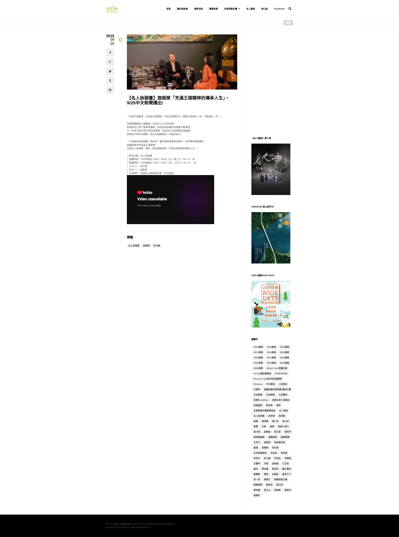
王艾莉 (285, 463)
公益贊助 (283, 394)
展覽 (256, 426)
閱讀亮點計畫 (280, 479)
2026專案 (258, 368)
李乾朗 (284, 453)
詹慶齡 (257, 474)
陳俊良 (269, 484)
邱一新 (257, 479)
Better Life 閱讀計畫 (277, 368)
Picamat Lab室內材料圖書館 (268, 379)
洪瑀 (266, 463)
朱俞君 (273, 453)
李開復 (287, 458)
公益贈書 (270, 394)
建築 (272, 426)
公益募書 (258, 394)
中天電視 (270, 384)
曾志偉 (275, 447)
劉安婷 (269, 405)
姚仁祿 (275, 421)
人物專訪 (283, 384)
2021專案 (271, 357)
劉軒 (278, 405)
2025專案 (284, 363)
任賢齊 (257, 389)
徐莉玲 (287, 431)
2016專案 (284, 347)
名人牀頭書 (133, 245)
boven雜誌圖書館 (262, 373)
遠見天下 (286, 474)
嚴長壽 (265, 421)
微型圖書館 (259, 437)
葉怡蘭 (265, 469)
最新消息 (198, 8)
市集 (264, 426)
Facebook (279, 8)
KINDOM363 (281, 373)
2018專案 (271, 352)
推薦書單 (272, 437)
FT (149, 527)
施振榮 (146, 245)
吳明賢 (282, 416)
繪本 (256, 469)
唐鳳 (256, 421)
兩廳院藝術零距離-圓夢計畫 (277, 389)
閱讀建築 (258, 484)
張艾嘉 (277, 431)
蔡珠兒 (275, 469)
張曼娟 (267, 431)
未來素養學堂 (260, 453)
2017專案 (258, 352)
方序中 (257, 442)
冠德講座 (258, 405)
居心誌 (264, 8)
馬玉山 (267, 490)
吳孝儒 (271, 416)
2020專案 (258, 357)
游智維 (275, 463)
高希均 (287, 490)
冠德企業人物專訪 (281, 400)
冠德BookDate (261, 400)
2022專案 (284, 357)
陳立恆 (279, 484)
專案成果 (213, 8)
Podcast (258, 384)
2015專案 (271, 347)
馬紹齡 (277, 490)
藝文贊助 (286, 469)
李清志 (277, 458)
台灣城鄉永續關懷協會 (264, 410)
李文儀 (156, 245)
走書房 (275, 474)
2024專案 (271, 363)
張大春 (257, 431)
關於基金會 (182, 8)
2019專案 (284, 352)
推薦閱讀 (285, 437)
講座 (266, 474)
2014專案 (258, 347)
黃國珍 (257, 495)
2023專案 (258, 363)
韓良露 (257, 490)
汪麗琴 (257, 463)
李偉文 (257, 458)
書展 (256, 447)
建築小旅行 (283, 426)
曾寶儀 (265, 447)
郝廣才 (267, 479)
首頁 (168, 8)
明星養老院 (279, 442)
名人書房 (250, 8)
